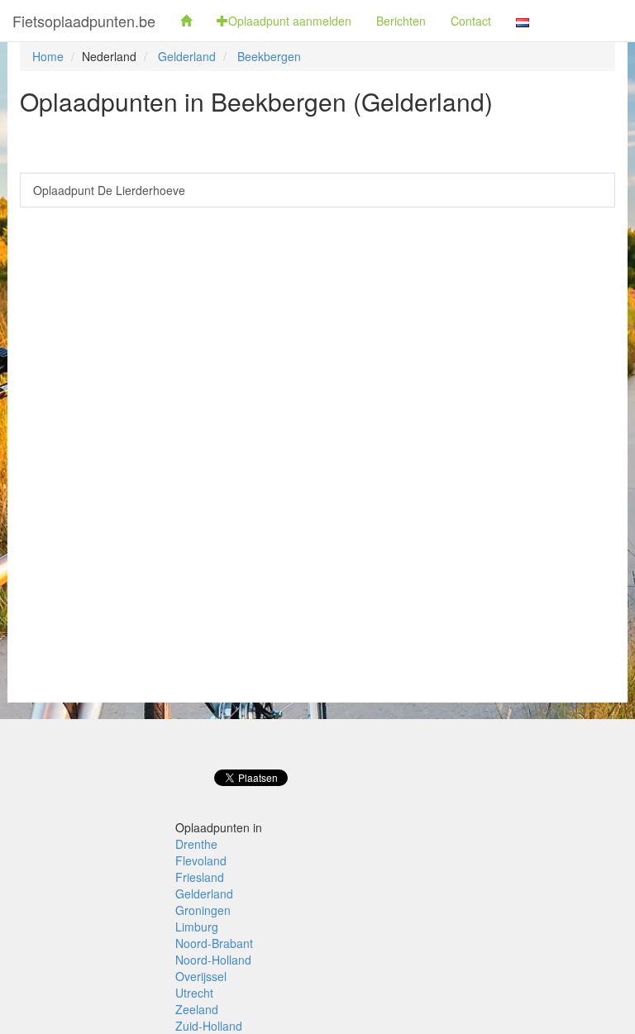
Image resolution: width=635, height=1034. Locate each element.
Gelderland (187, 56)
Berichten (401, 20)
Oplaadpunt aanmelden (289, 20)
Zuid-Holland (208, 1025)
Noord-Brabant (214, 943)
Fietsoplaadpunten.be (83, 20)
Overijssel (201, 976)
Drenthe (196, 844)
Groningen (203, 910)
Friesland (199, 877)
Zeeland (196, 1009)
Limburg (196, 926)
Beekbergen (269, 56)
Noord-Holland (213, 959)
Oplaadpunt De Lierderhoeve (109, 190)
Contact (471, 20)
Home (48, 56)
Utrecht (194, 992)
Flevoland (201, 860)
